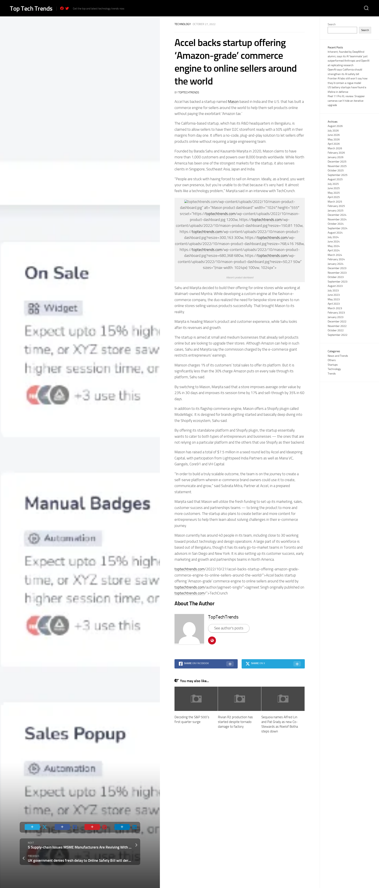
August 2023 (335, 286)
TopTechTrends (188, 92)
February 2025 (336, 206)
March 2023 (335, 308)
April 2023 (334, 303)
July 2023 (333, 290)
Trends (332, 373)
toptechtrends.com (220, 213)
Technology (182, 24)
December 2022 (337, 321)
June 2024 (334, 241)
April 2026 (334, 143)
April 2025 (334, 197)
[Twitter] (67, 8)
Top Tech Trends (31, 8)
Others (332, 360)
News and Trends (338, 356)
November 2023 (337, 272)
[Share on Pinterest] (95, 827)
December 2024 (337, 215)
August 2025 (335, 179)
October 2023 (336, 277)
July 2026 (333, 130)
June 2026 (334, 135)
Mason (233, 101)
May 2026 (334, 139)
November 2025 (337, 166)
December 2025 (337, 161)
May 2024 (334, 246)
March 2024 (335, 255)
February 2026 (336, 152)
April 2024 (334, 250)
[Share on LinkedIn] (125, 827)
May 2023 (334, 299)
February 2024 (336, 259)
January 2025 (335, 210)
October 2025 (336, 170)
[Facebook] (62, 8)
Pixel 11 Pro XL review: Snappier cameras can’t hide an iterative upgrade (346, 101)
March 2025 (335, 201)
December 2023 (337, 268)
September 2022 (337, 335)
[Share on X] (35, 827)
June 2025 (334, 188)
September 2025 (337, 175)
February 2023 (336, 312)
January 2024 (335, 264)
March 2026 (335, 148)
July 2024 (333, 237)
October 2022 (336, 330)
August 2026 (335, 126)
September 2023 (337, 281)
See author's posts (228, 628)
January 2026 (335, 157)
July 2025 (333, 184)
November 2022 (337, 326)
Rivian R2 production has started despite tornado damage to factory (235, 721)
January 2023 (335, 317)
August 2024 (335, 232)
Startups (333, 364)
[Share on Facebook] (65, 827)
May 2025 (334, 192)
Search (332, 24)
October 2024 (336, 223)
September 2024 (337, 228)
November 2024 (337, 219)
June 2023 (334, 295)
